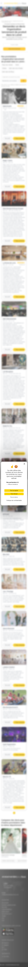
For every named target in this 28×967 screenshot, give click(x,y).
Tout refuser (14, 494)
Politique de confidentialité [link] (14, 500)
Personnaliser (14, 497)
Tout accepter (14, 490)
